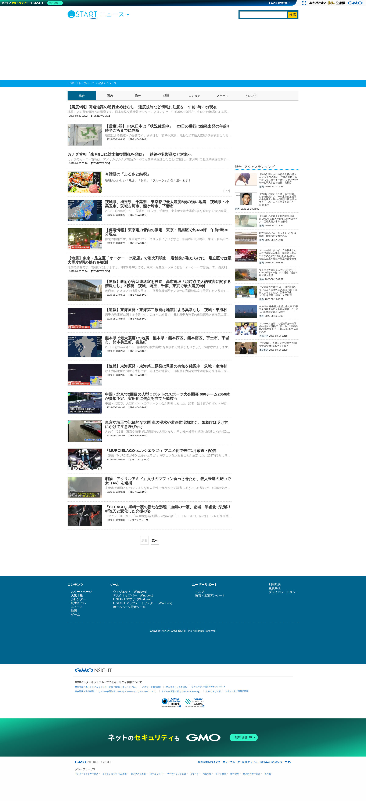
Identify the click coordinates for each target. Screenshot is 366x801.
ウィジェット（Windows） (131, 591)
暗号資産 (234, 774)
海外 (138, 95)
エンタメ (194, 95)
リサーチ (194, 774)
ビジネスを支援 (138, 774)
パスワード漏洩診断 (151, 687)
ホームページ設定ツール (129, 607)
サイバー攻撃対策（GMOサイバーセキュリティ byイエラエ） (127, 691)
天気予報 (77, 595)
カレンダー (78, 599)
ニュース (111, 83)
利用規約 (275, 584)
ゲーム (75, 614)
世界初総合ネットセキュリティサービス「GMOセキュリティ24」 (106, 687)
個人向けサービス (251, 774)
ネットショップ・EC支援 (115, 774)
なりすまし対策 (213, 691)
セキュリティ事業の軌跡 (236, 691)
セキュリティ (156, 774)
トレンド (251, 95)
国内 (110, 95)
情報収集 (207, 774)
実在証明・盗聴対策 (84, 691)
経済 (166, 95)
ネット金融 (221, 774)
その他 (267, 774)
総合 (101, 83)
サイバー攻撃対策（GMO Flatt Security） (181, 691)
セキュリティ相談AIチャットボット (208, 686)
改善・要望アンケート (210, 595)
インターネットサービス (86, 774)
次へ (155, 540)
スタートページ (81, 591)
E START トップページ (81, 83)
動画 (74, 610)
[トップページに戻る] (83, 14)
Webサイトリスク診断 (176, 687)
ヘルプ (199, 591)
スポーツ (223, 95)
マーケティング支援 (176, 774)
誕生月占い (78, 603)
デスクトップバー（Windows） (134, 595)
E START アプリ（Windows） (133, 599)
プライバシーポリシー (283, 592)
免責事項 (275, 588)
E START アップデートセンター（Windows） (143, 603)
